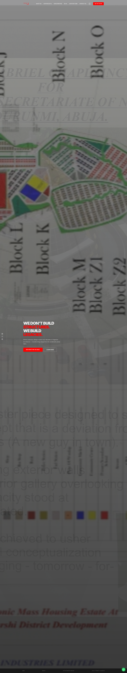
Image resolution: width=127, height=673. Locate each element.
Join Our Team (73, 3)
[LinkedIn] (2, 334)
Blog (65, 3)
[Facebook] (2, 339)
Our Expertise (58, 3)
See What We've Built (33, 349)
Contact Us (82, 3)
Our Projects (48, 3)
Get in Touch (98, 3)
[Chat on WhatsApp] (123, 669)
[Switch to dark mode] (89, 3)
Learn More (50, 349)
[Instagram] (2, 336)
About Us (38, 3)
